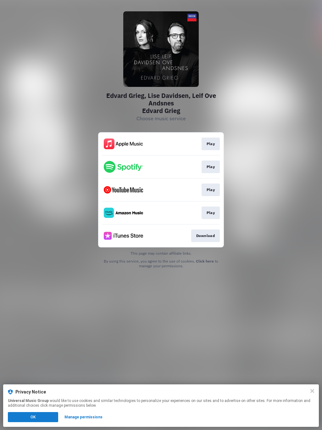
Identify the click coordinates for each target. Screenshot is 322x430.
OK (33, 417)
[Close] (312, 391)
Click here (205, 261)
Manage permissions (83, 417)
